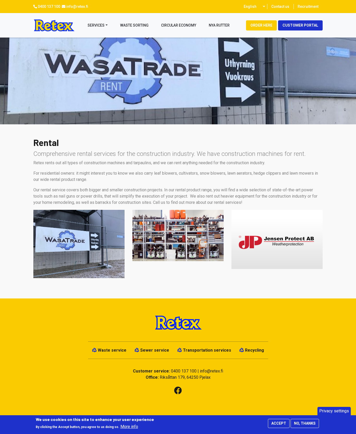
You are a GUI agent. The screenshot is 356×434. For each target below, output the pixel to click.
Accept (278, 423)
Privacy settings (334, 410)
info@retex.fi (77, 6)
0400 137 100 (49, 6)
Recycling (254, 350)
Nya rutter (219, 25)
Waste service (112, 350)
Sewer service (154, 350)
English (250, 6)
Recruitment (308, 6)
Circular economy (178, 25)
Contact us (280, 6)
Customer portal (300, 25)
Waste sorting (134, 25)
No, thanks (305, 423)
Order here (261, 25)
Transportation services (207, 350)
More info (129, 426)
